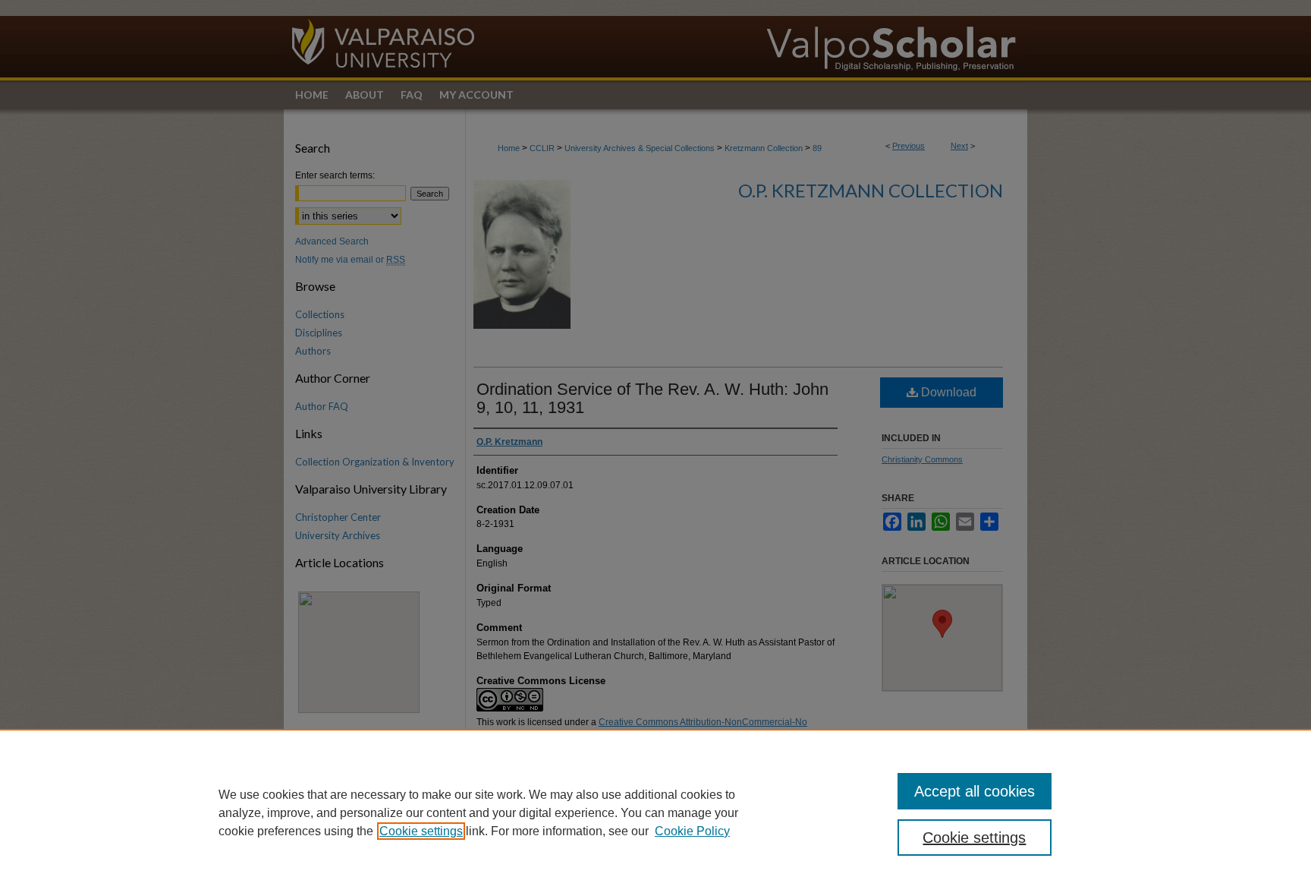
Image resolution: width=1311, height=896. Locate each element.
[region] (655, 812)
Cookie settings (421, 831)
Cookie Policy (692, 831)
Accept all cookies (974, 791)
